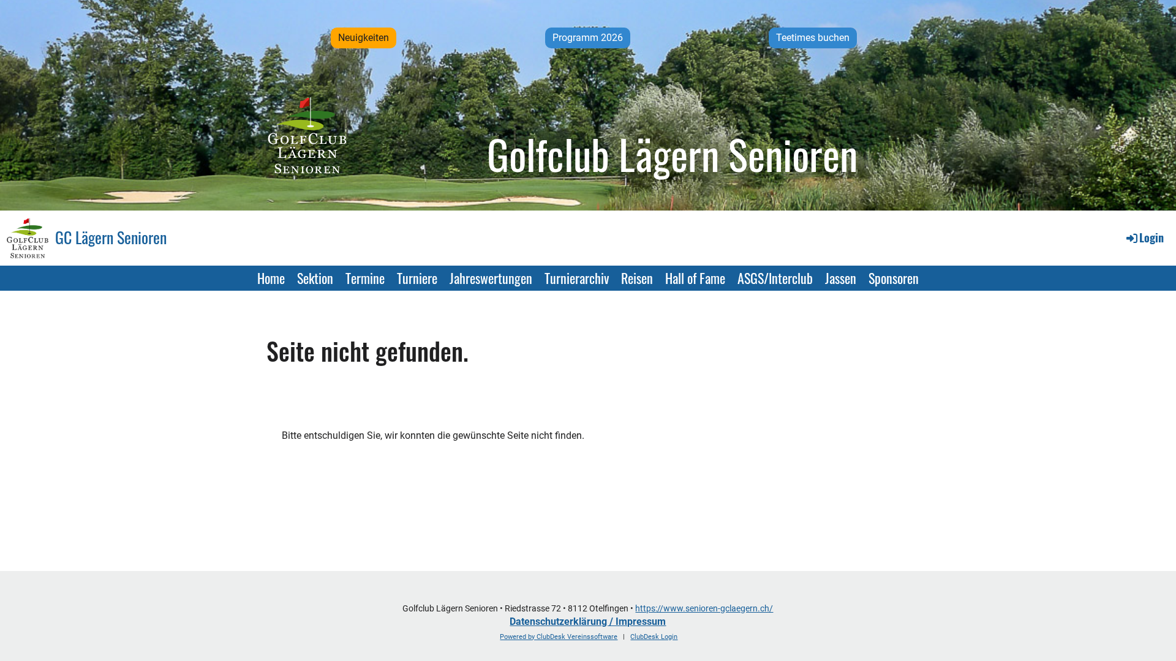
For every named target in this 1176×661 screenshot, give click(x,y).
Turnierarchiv (577, 278)
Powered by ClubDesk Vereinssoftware (558, 637)
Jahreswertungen (491, 278)
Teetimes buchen (813, 37)
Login (1151, 237)
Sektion (315, 278)
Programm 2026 (587, 37)
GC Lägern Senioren (111, 237)
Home (271, 278)
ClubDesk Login (653, 637)
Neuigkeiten (363, 37)
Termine (365, 278)
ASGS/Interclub (775, 278)
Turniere (417, 278)
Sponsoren (894, 278)
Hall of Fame (695, 278)
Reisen (637, 278)
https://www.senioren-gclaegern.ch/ (704, 608)
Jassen (840, 278)
